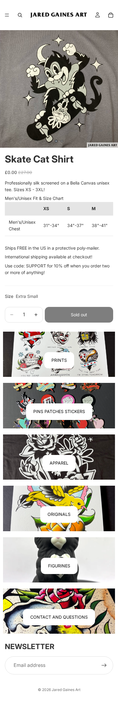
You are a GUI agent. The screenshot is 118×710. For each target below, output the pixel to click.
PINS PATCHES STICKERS (59, 411)
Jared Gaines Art (66, 689)
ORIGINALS (59, 514)
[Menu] (7, 15)
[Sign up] (104, 665)
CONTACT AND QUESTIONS (59, 617)
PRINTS (59, 360)
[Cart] (110, 15)
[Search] (20, 15)
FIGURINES (59, 565)
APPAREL (59, 462)
